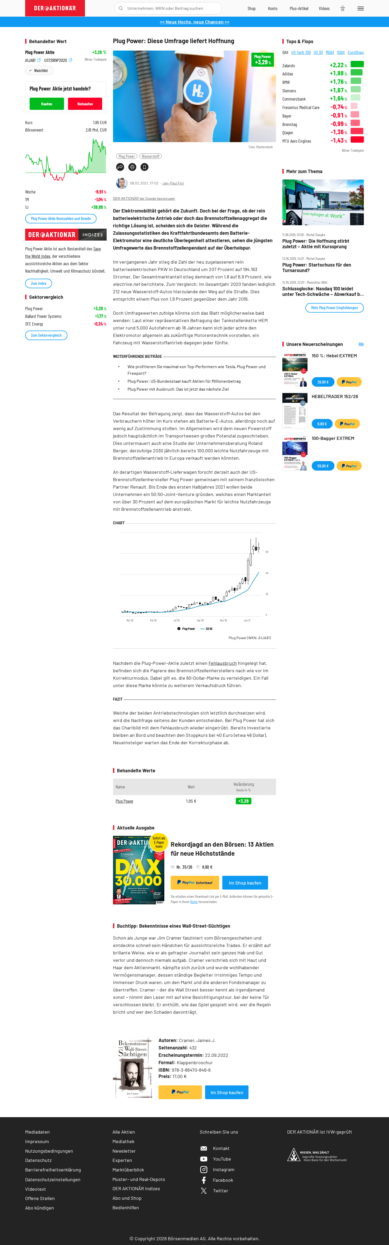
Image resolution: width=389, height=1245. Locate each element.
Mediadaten (37, 1132)
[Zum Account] (272, 8)
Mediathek (123, 1141)
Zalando (288, 65)
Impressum (37, 1141)
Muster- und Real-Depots (138, 1179)
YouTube (222, 1159)
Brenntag (289, 124)
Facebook (223, 1180)
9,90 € (322, 423)
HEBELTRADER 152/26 (335, 396)
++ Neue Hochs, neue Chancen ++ (194, 22)
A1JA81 (31, 59)
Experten (122, 1160)
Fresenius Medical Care (300, 107)
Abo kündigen (39, 1208)
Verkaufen (85, 103)
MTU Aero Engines (296, 141)
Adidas (287, 73)
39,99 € (323, 381)
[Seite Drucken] (132, 167)
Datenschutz (38, 1160)
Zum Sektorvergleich (46, 334)
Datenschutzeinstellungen (52, 1179)
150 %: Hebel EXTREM (334, 355)
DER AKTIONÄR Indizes (136, 1188)
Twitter (220, 1190)
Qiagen (287, 132)
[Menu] (359, 8)
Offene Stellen (40, 1198)
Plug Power (127, 156)
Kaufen (46, 103)
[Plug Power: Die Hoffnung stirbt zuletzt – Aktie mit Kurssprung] (323, 202)
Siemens (289, 90)
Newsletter (124, 1151)
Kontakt (221, 1148)
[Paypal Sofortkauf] (180, 1092)
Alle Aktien (123, 1132)
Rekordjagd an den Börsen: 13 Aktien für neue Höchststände (222, 848)
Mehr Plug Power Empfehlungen (334, 307)
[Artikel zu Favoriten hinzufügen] (144, 167)
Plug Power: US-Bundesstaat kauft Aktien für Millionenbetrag (184, 381)
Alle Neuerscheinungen (355, 344)
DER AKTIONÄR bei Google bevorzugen (144, 199)
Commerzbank (294, 99)
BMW (286, 82)
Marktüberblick (128, 1169)
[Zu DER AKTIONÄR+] (299, 8)
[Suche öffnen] (120, 8)
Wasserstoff (150, 156)
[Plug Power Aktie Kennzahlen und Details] (66, 160)
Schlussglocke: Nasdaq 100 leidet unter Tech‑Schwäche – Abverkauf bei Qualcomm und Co (323, 291)
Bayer (286, 116)
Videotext (35, 1189)
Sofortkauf (204, 883)
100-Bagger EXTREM (333, 438)
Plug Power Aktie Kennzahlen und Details (61, 218)
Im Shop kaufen (245, 883)
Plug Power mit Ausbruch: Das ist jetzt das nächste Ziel (178, 388)
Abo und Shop (127, 1198)
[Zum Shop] (251, 8)
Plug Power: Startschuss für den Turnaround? (316, 267)
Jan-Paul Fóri (173, 183)
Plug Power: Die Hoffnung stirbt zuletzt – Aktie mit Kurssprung (315, 243)
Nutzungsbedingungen (49, 1151)
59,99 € (323, 465)
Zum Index (38, 283)
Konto (194, 901)
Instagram (223, 1169)
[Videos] (324, 8)
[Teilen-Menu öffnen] (120, 167)
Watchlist (41, 70)
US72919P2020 (56, 59)
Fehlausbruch (223, 663)
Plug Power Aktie (40, 52)
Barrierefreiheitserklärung (53, 1169)
